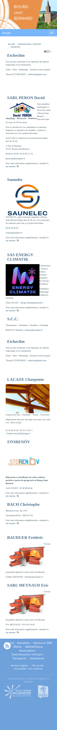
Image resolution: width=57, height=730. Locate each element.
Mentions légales (19, 665)
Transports (19, 658)
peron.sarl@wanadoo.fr (15, 159)
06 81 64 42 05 (12, 228)
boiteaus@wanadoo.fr (34, 330)
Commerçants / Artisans (29, 44)
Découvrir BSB (42, 643)
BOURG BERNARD (23, 12)
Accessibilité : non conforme (28, 668)
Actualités (23, 643)
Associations (27, 650)
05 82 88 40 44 (26, 488)
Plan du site (38, 665)
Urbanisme (37, 658)
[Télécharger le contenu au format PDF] (47, 51)
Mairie (17, 646)
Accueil (6, 33)
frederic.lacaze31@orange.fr (18, 433)
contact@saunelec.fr (14, 233)
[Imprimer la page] (45, 51)
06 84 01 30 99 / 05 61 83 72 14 (19, 154)
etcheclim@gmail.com (37, 74)
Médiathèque (34, 646)
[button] (50, 51)
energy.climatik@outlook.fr (31, 303)
